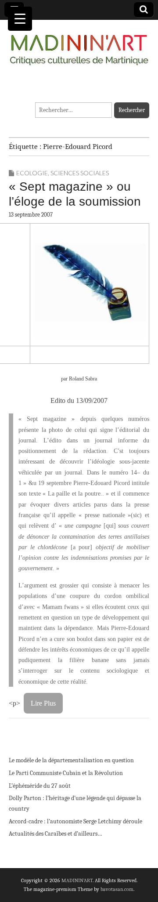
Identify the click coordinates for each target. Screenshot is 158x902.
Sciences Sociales (79, 173)
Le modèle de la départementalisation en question (71, 760)
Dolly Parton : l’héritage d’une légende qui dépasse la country (75, 803)
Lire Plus (43, 703)
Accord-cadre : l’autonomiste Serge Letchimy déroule (75, 821)
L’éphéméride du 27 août (40, 786)
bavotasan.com (117, 889)
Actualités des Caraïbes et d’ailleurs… (55, 833)
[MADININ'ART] (79, 44)
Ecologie (32, 173)
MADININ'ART (77, 880)
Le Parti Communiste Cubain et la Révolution (66, 773)
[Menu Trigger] (20, 19)
